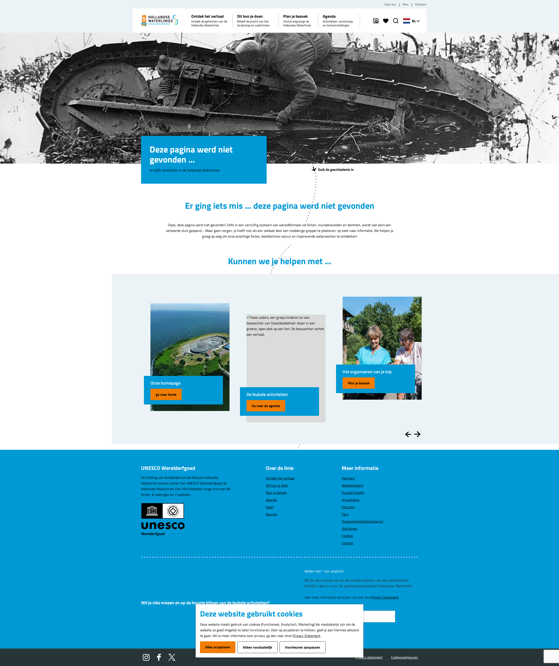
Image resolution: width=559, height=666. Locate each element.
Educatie (348, 507)
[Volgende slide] (417, 434)
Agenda (271, 499)
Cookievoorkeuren (404, 657)
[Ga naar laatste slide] (408, 434)
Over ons (390, 4)
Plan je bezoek (358, 383)
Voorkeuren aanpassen (302, 647)
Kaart (270, 507)
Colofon (347, 535)
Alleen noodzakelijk (257, 647)
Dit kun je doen (277, 485)
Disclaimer (349, 528)
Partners (420, 4)
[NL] (406, 21)
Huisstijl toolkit (353, 492)
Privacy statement (369, 657)
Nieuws (271, 514)
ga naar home (166, 394)
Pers (406, 4)
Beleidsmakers (352, 485)
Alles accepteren (217, 647)
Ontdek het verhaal (280, 478)
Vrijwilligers (350, 499)
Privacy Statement (306, 635)
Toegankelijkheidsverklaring (362, 521)
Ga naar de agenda (266, 405)
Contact (347, 543)
